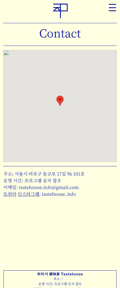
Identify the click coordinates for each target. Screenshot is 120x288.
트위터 (9, 194)
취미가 (60, 10)
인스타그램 (28, 194)
